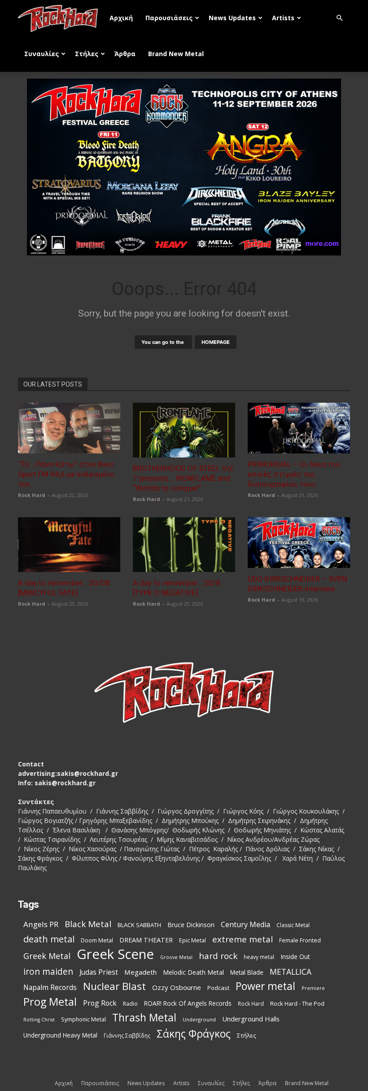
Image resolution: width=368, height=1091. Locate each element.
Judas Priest (98, 972)
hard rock (218, 956)
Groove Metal (176, 957)
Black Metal (88, 924)
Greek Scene (115, 954)
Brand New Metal (176, 53)
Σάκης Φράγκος (194, 1033)
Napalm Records (50, 987)
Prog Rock (100, 1003)
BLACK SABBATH (139, 925)
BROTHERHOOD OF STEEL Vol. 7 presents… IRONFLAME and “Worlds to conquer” (184, 478)
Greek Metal (46, 956)
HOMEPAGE (216, 342)
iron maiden (48, 971)
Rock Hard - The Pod (297, 1003)
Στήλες (86, 53)
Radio (130, 1003)
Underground (199, 1019)
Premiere (313, 988)
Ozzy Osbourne (176, 987)
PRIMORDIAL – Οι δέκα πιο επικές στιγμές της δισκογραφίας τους (294, 474)
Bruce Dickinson (191, 924)
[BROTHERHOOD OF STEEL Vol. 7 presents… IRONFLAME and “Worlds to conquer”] (184, 430)
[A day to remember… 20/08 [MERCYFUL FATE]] (69, 544)
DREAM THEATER (146, 940)
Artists (283, 17)
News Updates (232, 17)
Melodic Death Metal (193, 972)
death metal (48, 939)
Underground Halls (251, 1018)
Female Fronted (300, 940)
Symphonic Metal (83, 1019)
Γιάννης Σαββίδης (127, 1035)
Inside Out (295, 956)
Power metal (265, 986)
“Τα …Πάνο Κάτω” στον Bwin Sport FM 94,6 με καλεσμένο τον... (66, 474)
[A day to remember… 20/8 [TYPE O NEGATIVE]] (184, 544)
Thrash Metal (144, 1017)
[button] (339, 18)
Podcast (218, 988)
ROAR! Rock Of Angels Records (188, 1003)
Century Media (245, 924)
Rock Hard (31, 495)
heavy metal (259, 956)
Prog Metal (50, 1002)
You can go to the (163, 342)
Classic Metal (293, 925)
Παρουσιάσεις (169, 17)
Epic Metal (192, 940)
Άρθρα (125, 53)
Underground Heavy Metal (60, 1035)
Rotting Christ (39, 1019)
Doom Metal (97, 940)
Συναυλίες (41, 53)
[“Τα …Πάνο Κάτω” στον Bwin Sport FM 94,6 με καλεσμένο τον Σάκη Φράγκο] (69, 428)
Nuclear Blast (114, 986)
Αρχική (121, 17)
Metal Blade (246, 972)
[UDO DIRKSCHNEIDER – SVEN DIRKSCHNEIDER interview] (299, 542)
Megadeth (140, 972)
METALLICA (290, 972)
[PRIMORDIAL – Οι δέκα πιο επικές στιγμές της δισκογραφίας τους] (299, 428)
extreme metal (242, 939)
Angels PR (40, 924)
